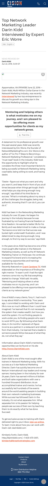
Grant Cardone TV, (31, 267)
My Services (23, 464)
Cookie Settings (34, 479)
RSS (25, 479)
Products (23, 459)
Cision (27, 482)
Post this (25, 135)
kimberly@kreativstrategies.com (18, 441)
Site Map (18, 479)
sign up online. (37, 422)
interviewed (8, 96)
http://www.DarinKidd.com (16, 349)
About (23, 462)
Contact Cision (23, 457)
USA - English (8, 44)
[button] (38, 3)
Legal (11, 479)
